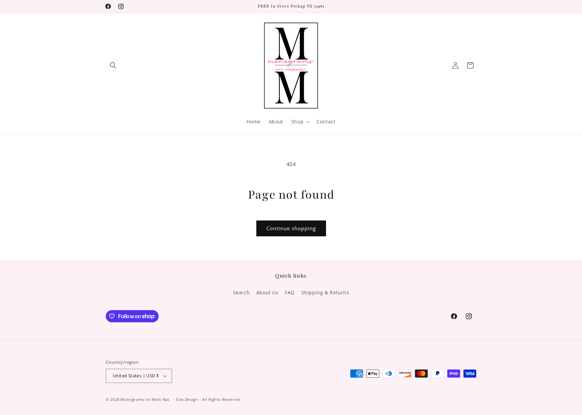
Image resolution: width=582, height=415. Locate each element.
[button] (113, 65)
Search (241, 292)
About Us (267, 292)
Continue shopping (291, 228)
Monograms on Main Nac (145, 399)
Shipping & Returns (325, 292)
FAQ (290, 292)
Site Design (187, 399)
